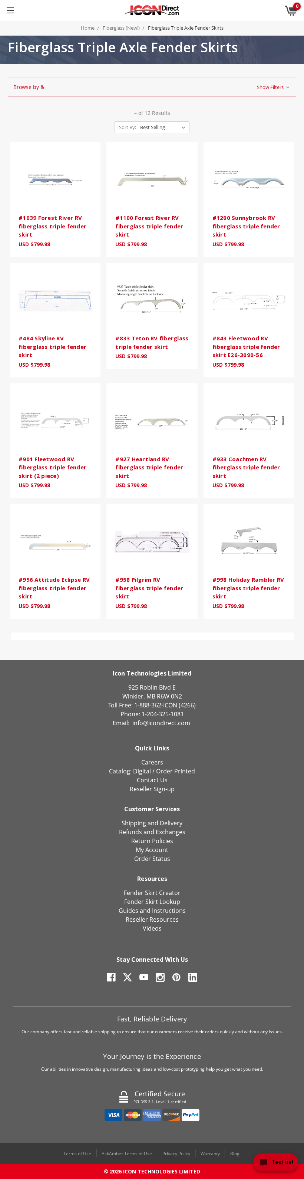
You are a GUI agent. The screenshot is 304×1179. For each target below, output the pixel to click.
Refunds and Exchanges (152, 832)
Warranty (210, 1153)
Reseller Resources (152, 919)
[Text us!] (275, 1164)
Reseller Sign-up (152, 789)
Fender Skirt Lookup (152, 902)
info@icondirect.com (161, 723)
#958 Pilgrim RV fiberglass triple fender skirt (149, 588)
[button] (152, 87)
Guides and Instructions (152, 910)
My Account (152, 850)
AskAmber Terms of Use (127, 1153)
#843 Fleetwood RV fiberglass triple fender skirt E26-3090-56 (246, 346)
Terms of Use (77, 1153)
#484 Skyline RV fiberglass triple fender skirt (52, 346)
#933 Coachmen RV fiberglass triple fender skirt (246, 467)
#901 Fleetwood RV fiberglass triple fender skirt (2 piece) (52, 467)
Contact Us (152, 780)
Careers (152, 762)
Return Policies (152, 841)
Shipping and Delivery (152, 823)
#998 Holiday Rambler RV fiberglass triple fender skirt (248, 588)
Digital (142, 771)
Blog (234, 1153)
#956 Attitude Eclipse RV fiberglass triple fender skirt (54, 588)
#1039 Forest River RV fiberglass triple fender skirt (52, 226)
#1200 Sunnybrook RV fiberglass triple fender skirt (246, 226)
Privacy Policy (176, 1153)
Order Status (152, 859)
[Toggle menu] (10, 10)
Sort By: (127, 127)
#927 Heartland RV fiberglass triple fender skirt (149, 467)
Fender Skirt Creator (152, 893)
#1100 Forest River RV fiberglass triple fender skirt (149, 226)
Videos (152, 928)
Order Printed (175, 771)
